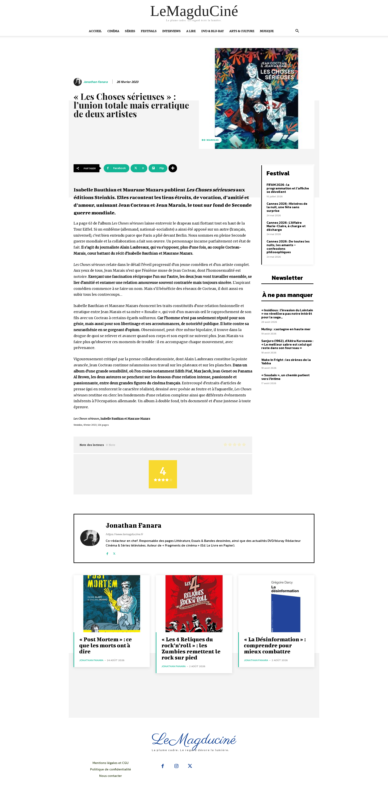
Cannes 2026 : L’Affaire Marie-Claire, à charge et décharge (286, 226)
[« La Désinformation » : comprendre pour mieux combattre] (276, 603)
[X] (114, 551)
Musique (267, 31)
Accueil (95, 31)
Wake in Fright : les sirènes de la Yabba (286, 361)
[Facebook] (107, 551)
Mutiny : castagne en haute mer (286, 329)
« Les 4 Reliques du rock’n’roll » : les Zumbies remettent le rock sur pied (190, 648)
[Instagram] (176, 766)
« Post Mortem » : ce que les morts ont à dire (105, 645)
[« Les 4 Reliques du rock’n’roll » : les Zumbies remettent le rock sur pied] (194, 603)
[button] (297, 31)
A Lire (191, 31)
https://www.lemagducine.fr (124, 534)
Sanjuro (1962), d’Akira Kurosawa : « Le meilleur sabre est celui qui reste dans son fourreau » (287, 344)
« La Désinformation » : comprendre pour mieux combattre (275, 645)
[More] (173, 168)
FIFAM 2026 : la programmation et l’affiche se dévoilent (288, 188)
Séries (130, 31)
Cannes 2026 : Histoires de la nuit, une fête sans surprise (287, 207)
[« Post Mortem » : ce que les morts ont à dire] (112, 603)
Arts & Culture (241, 31)
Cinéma (113, 31)
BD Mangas (210, 140)
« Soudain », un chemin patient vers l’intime (285, 377)
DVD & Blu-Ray (212, 31)
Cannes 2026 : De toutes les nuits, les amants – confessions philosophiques (288, 246)
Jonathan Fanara (95, 82)
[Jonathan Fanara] (78, 82)
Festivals (149, 31)
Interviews (171, 31)
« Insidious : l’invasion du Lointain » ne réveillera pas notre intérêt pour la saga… (287, 314)
